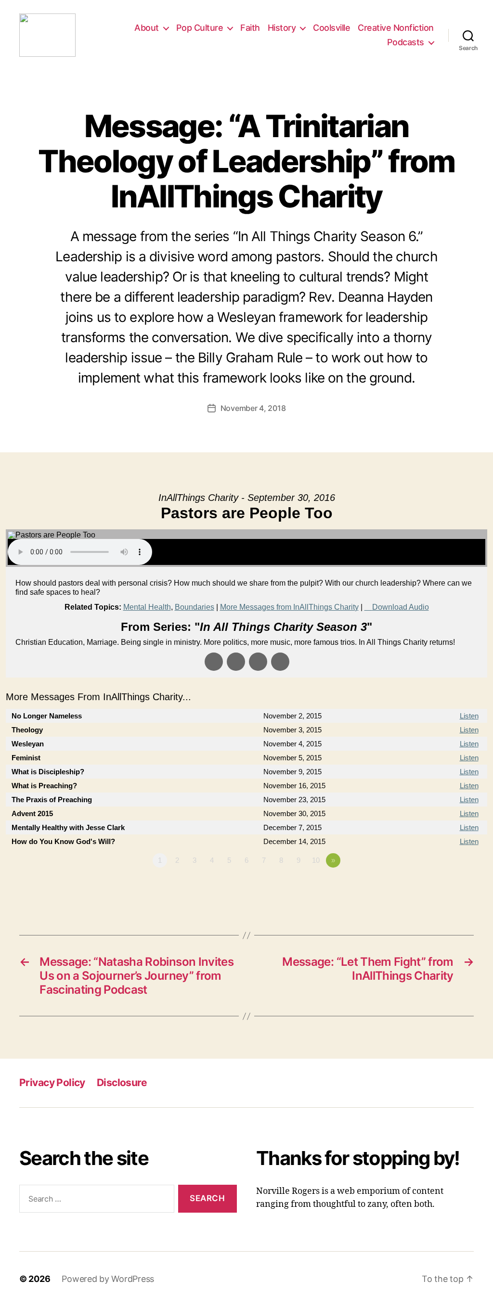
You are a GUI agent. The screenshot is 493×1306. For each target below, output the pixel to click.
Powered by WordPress (108, 1279)
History (282, 28)
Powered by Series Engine (451, 886)
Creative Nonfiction (396, 28)
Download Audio (400, 607)
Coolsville (331, 28)
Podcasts (405, 42)
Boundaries (194, 607)
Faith (250, 28)
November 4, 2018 (253, 408)
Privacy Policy (52, 1082)
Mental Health (147, 607)
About (146, 28)
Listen (469, 716)
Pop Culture (199, 28)
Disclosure (122, 1082)
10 (316, 860)
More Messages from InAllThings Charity (289, 607)
